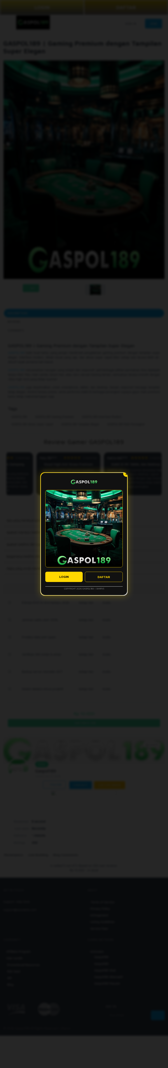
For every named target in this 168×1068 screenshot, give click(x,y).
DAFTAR (104, 577)
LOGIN (64, 576)
